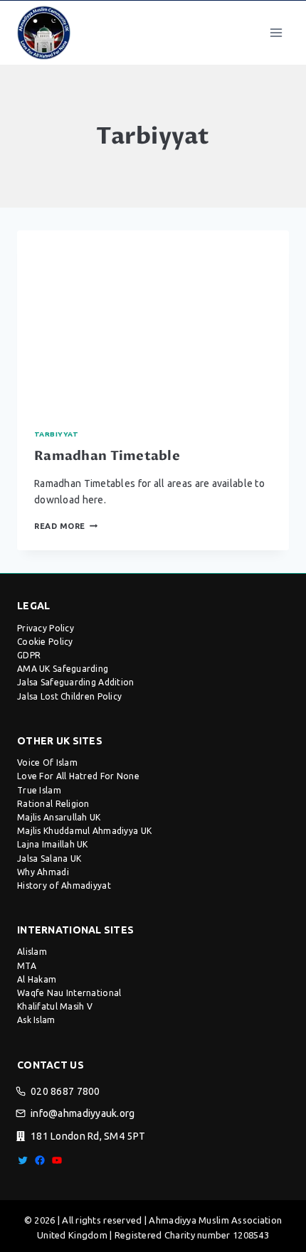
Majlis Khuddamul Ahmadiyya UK (84, 830)
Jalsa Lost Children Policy (69, 696)
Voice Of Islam (47, 762)
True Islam (39, 790)
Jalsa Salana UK (49, 858)
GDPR (29, 655)
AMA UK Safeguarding (62, 668)
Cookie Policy (45, 641)
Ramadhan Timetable (107, 456)
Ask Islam (36, 1019)
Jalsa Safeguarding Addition (75, 682)
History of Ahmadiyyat (64, 885)
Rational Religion (53, 803)
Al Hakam (36, 979)
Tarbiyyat (56, 434)
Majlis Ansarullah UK (59, 817)
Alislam (32, 951)
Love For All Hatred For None (78, 776)
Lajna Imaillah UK (52, 844)
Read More (65, 526)
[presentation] (153, 321)
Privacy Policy (45, 628)
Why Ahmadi (43, 872)
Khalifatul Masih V (55, 1006)
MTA (26, 965)
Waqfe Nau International (69, 992)
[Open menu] (276, 32)
